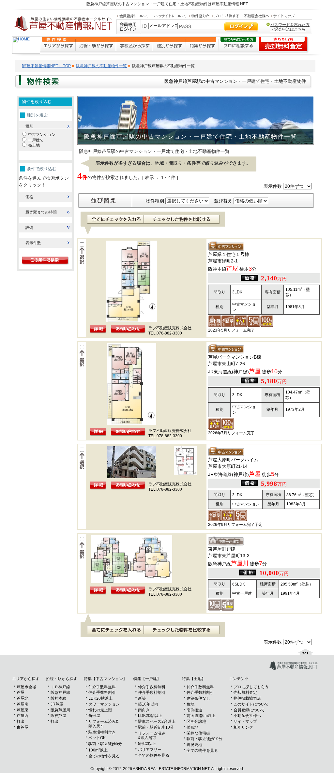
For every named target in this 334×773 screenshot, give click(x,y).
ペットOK (97, 738)
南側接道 (194, 710)
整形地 (192, 727)
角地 (190, 704)
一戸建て (36, 140)
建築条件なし (198, 698)
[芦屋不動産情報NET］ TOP (46, 66)
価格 (29, 197)
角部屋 (94, 715)
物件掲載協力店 (247, 698)
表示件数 (33, 243)
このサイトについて (251, 704)
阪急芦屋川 (60, 710)
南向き (144, 710)
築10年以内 (148, 704)
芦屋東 (22, 710)
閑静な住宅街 (198, 733)
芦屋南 (22, 704)
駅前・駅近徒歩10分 (156, 727)
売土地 (34, 145)
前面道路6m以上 (201, 715)
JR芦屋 (57, 704)
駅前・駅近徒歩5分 (105, 743)
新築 (142, 698)
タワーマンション (104, 704)
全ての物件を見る (104, 756)
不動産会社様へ (247, 715)
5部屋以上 (147, 743)
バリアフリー (149, 749)
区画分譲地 (196, 721)
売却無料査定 (245, 692)
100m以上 (98, 750)
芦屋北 (22, 698)
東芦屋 (22, 727)
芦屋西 (22, 715)
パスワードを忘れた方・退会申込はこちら (290, 27)
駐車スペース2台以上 (156, 721)
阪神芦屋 (58, 715)
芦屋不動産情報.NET (230, 4)
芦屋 (20, 692)
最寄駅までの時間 (41, 212)
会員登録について (249, 710)
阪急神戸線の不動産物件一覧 (101, 66)
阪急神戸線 (60, 692)
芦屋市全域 (26, 687)
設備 (29, 227)
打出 (20, 721)
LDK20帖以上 (100, 698)
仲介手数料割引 (102, 692)
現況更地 (194, 744)
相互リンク (243, 727)
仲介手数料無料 (102, 687)
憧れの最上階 (100, 710)
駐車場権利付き (102, 732)
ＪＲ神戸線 (60, 687)
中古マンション (41, 134)
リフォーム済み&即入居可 (103, 724)
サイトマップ (245, 721)
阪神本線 (58, 698)
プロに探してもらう (251, 687)
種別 (29, 126)
